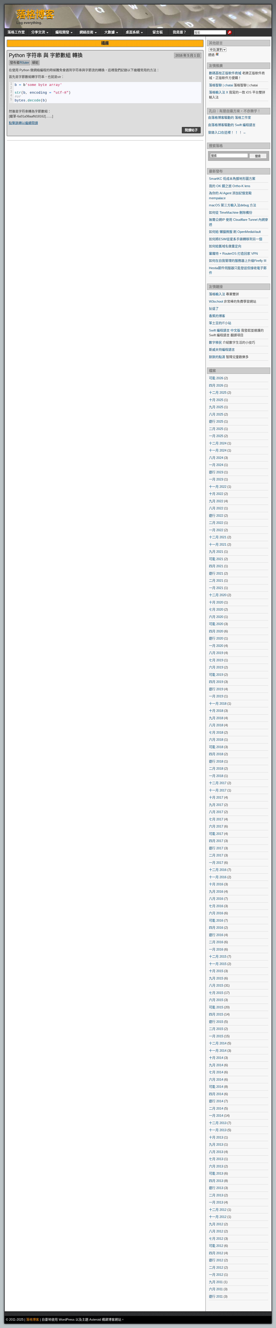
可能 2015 (216, 1007)
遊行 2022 (216, 515)
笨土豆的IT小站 (220, 323)
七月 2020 (216, 609)
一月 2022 (216, 530)
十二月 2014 (217, 1043)
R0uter (24, 62)
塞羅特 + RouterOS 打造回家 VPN (233, 253)
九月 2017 (216, 805)
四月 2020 (216, 631)
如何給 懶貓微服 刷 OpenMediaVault (235, 232)
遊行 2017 (216, 848)
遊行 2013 (216, 1188)
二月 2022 (216, 522)
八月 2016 (216, 898)
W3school (216, 301)
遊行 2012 (216, 1260)
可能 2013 (216, 1173)
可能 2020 (216, 624)
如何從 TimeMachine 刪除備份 (230, 212)
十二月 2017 (217, 783)
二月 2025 (216, 429)
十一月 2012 (217, 1217)
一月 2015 (216, 1036)
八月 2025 (216, 414)
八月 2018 (216, 725)
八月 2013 (216, 1152)
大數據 (109, 32)
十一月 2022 (217, 486)
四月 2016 (216, 927)
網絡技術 (86, 32)
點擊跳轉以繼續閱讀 (23, 123)
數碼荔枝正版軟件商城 (225, 73)
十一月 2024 (217, 450)
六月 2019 (216, 667)
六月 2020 (216, 617)
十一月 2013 (217, 1130)
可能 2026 (216, 378)
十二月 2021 (217, 537)
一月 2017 (216, 862)
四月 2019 (216, 682)
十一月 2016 (217, 877)
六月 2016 (216, 913)
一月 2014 (216, 1115)
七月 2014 (216, 1072)
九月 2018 (216, 718)
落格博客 (35, 14)
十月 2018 (216, 710)
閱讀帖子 (191, 130)
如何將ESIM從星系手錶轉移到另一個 (235, 239)
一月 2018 (216, 776)
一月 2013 (216, 1202)
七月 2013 (216, 1159)
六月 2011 (216, 1289)
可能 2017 (216, 833)
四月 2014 (216, 1094)
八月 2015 (216, 985)
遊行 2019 (216, 689)
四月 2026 (216, 385)
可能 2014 (216, 1086)
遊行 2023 (216, 472)
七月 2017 (216, 819)
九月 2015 (216, 978)
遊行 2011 (216, 1296)
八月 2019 (216, 653)
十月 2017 (216, 797)
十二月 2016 (217, 870)
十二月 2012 (217, 1209)
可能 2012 (216, 1245)
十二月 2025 (217, 392)
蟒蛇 (35, 62)
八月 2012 (216, 1231)
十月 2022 (216, 494)
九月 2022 (216, 501)
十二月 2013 (217, 1123)
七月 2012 (216, 1238)
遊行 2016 (216, 935)
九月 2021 (216, 551)
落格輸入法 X (218, 92)
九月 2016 (216, 891)
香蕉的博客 (217, 316)
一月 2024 (216, 465)
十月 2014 (216, 1058)
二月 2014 (216, 1108)
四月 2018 (216, 754)
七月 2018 (216, 732)
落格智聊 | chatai (221, 85)
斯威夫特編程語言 (222, 349)
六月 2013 (216, 1166)
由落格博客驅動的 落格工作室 (229, 117)
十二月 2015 (217, 956)
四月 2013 (216, 1181)
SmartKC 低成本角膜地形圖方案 (232, 178)
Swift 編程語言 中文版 (224, 330)
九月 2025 (216, 407)
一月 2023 (216, 479)
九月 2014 (216, 1065)
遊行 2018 (216, 761)
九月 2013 (216, 1144)
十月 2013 (216, 1137)
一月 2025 (216, 436)
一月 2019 (216, 696)
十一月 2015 (217, 964)
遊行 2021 (216, 573)
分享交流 (38, 32)
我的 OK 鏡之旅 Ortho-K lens (229, 186)
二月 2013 (216, 1195)
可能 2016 (216, 920)
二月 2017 (216, 855)
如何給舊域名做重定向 (225, 246)
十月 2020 (216, 602)
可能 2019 (216, 674)
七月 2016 (216, 906)
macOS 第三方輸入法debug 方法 (232, 205)
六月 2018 (216, 739)
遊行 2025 (216, 421)
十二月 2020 (217, 595)
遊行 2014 (216, 1101)
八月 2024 (216, 458)
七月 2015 (216, 993)
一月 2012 (216, 1274)
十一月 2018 (217, 703)
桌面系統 (133, 32)
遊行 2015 (216, 1021)
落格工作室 (16, 32)
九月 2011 (216, 1282)
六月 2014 (216, 1079)
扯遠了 (214, 308)
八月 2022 (216, 508)
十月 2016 (216, 884)
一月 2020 (216, 645)
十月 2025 (216, 400)
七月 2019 (216, 660)
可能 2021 (216, 559)
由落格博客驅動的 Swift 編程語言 (232, 125)
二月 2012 (216, 1267)
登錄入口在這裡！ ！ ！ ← (227, 132)
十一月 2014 (217, 1050)
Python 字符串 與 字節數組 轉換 (46, 55)
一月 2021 (216, 588)
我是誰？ (180, 32)
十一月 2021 (217, 544)
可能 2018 (216, 747)
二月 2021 (216, 580)
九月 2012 (216, 1224)
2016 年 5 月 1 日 (188, 55)
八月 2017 (216, 812)
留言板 (157, 32)
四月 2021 (216, 566)
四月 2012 (216, 1253)
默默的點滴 (217, 357)
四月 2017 (216, 841)
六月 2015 (216, 1000)
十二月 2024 (217, 443)
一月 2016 (216, 949)
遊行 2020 (216, 638)
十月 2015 (216, 971)
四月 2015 (216, 1014)
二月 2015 (216, 1029)
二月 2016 (216, 942)
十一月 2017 (217, 790)
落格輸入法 (217, 294)
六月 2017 (216, 826)
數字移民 (215, 342)
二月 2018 (216, 768)
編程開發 (62, 32)
